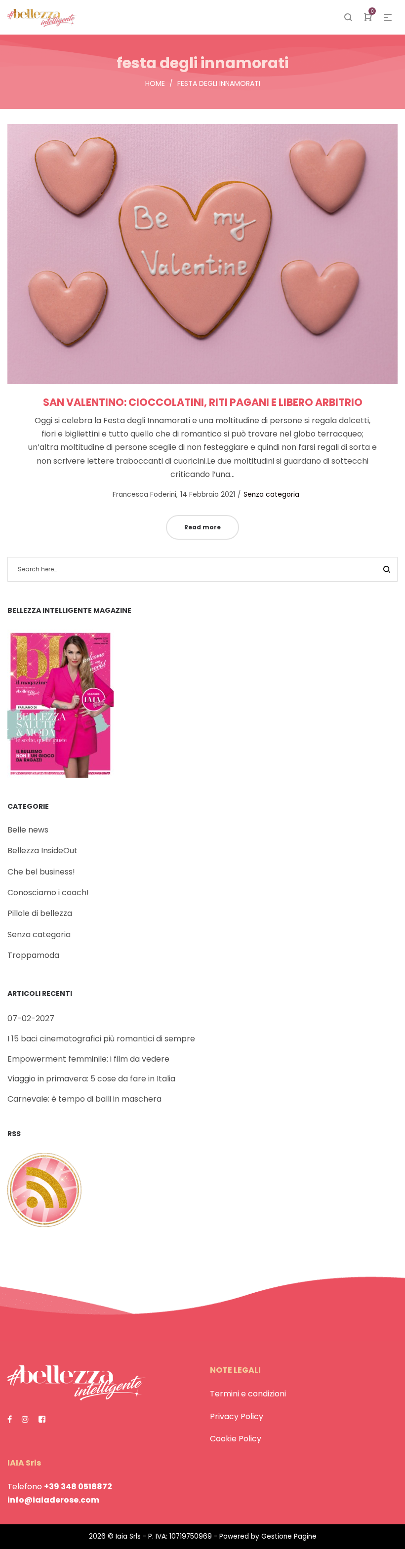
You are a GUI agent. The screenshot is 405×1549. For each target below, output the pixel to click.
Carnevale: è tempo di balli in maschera (84, 1099)
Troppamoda (33, 955)
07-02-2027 (30, 1018)
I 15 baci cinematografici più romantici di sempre (101, 1038)
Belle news (27, 829)
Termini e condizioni (248, 1393)
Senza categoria (271, 494)
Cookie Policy (235, 1438)
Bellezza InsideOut (42, 850)
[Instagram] (25, 1419)
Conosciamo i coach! (48, 892)
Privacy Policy (236, 1416)
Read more (202, 527)
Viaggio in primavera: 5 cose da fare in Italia (91, 1078)
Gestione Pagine (289, 1536)
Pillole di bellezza (39, 913)
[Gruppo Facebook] (42, 1419)
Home (155, 83)
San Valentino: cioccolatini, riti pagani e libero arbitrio (203, 402)
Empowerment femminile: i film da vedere (88, 1059)
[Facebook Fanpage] (9, 1419)
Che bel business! (41, 871)
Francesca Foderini (139, 494)
